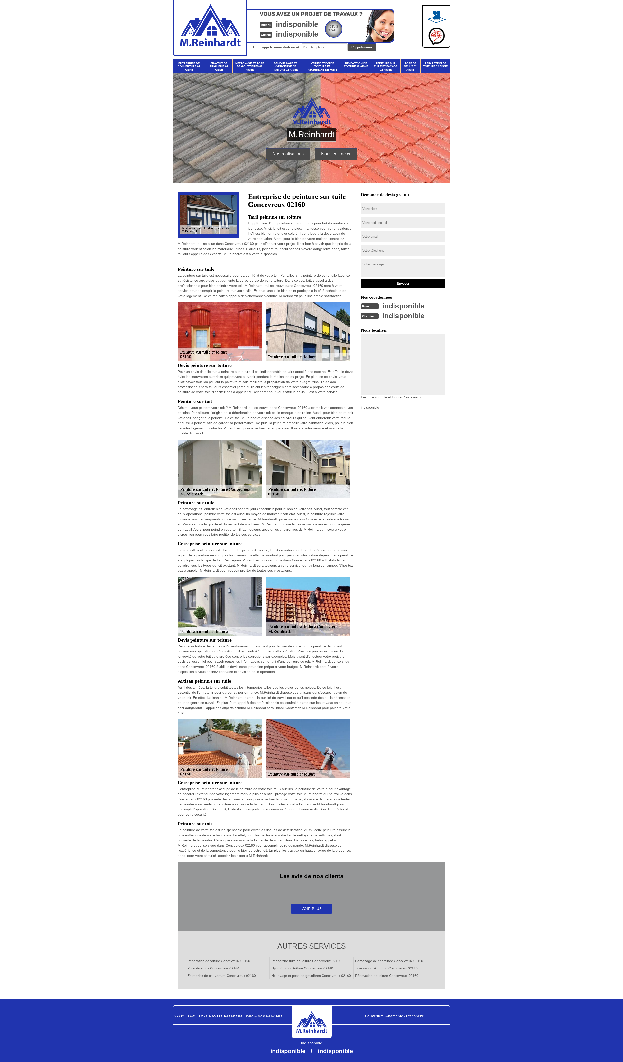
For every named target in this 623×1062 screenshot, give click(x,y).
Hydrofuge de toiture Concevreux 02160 (302, 968)
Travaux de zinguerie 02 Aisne (219, 66)
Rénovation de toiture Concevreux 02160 (386, 976)
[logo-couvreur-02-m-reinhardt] (312, 1022)
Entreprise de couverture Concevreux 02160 (221, 976)
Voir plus (312, 909)
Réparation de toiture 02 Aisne (435, 65)
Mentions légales (264, 1015)
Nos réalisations (288, 153)
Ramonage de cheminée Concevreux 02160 (389, 961)
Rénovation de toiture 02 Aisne (356, 65)
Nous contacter (336, 153)
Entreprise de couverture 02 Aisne (189, 66)
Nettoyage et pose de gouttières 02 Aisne (249, 66)
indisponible (297, 24)
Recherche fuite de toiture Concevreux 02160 (306, 961)
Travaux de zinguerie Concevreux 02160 (386, 968)
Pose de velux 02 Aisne (410, 66)
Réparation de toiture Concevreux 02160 (218, 961)
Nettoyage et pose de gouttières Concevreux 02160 (311, 976)
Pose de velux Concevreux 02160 (213, 968)
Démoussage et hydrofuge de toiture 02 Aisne (285, 66)
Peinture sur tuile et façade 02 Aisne (385, 66)
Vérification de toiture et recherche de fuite (322, 66)
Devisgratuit (334, 28)
